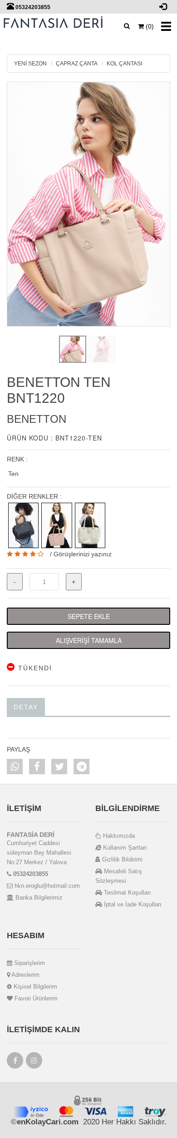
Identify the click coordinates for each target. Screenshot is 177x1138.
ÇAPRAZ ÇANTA (77, 63)
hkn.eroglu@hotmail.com (46, 885)
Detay (26, 707)
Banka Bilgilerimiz (38, 897)
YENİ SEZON (30, 63)
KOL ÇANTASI (124, 63)
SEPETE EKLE (89, 616)
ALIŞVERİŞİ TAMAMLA (89, 640)
